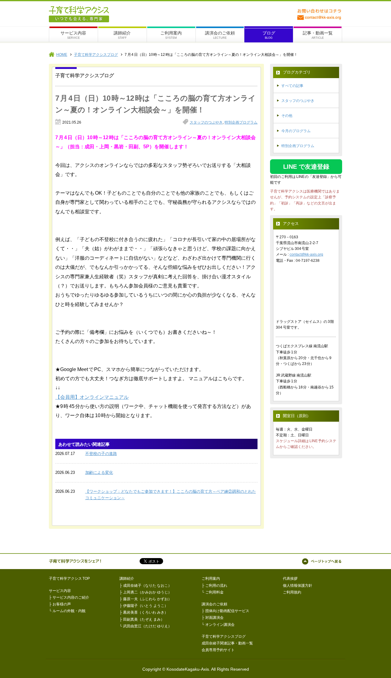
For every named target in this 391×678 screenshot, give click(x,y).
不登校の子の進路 (101, 453)
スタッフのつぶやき (206, 122)
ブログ (268, 33)
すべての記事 (292, 86)
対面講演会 (214, 617)
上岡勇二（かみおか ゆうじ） (147, 592)
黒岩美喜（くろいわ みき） (145, 612)
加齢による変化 (99, 472)
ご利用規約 (292, 592)
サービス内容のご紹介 (71, 597)
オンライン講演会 (220, 624)
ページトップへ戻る (322, 561)
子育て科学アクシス (79, 14)
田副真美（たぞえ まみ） (143, 619)
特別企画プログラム (241, 122)
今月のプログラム (296, 131)
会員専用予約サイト (218, 650)
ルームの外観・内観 (69, 611)
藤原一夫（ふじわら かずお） (147, 599)
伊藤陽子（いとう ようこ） (145, 606)
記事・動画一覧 (318, 33)
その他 (286, 116)
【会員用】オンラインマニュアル (92, 397)
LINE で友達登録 (306, 166)
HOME (61, 54)
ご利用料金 (214, 592)
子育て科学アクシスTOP (69, 578)
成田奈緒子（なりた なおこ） (147, 585)
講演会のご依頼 (220, 33)
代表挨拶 (290, 578)
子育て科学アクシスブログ (96, 54)
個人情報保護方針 (297, 585)
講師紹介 (122, 33)
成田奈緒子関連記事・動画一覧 (227, 643)
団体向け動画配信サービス (227, 611)
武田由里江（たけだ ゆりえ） (147, 626)
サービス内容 (73, 33)
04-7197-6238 (308, 260)
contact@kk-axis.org (306, 254)
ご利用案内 (171, 33)
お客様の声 (62, 604)
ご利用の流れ (216, 585)
